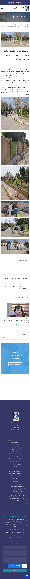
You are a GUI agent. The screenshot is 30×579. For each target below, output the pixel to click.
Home (27, 24)
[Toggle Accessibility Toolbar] (27, 576)
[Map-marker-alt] (21, 3)
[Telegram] (9, 3)
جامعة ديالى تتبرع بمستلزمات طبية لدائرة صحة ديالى (15, 278)
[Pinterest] (2, 268)
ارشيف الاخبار (15, 24)
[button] (16, 324)
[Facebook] (10, 268)
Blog (22, 24)
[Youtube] (14, 3)
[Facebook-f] (11, 3)
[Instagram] (16, 3)
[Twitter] (18, 3)
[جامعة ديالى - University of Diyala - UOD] (21, 8)
